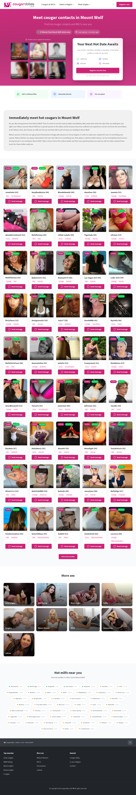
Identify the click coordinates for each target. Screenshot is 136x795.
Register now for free (98, 70)
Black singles (8, 766)
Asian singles (8, 758)
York (22, 742)
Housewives (41, 766)
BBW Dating (8, 762)
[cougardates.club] (19, 4)
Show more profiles (68, 557)
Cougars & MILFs (48, 4)
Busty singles (9, 770)
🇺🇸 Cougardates (9, 742)
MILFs (39, 762)
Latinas (39, 770)
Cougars (7, 774)
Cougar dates (75, 758)
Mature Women (42, 758)
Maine (18, 742)
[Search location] (113, 4)
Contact (73, 766)
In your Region (75, 762)
